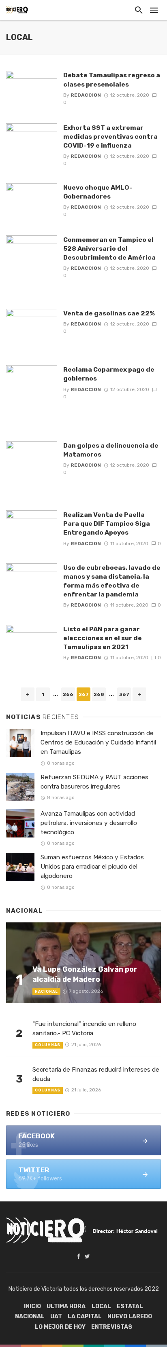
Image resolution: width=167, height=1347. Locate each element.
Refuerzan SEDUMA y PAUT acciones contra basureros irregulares (94, 782)
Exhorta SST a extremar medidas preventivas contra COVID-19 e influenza (110, 136)
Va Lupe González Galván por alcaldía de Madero (84, 974)
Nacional (46, 992)
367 (124, 694)
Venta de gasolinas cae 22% (109, 313)
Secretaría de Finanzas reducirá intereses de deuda (95, 1074)
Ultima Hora (66, 1306)
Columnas (47, 1045)
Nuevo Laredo (129, 1316)
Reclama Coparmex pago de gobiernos (108, 374)
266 (68, 694)
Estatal (130, 1306)
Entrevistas (111, 1327)
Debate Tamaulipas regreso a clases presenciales (111, 79)
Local (101, 1306)
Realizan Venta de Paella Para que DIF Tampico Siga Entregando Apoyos (106, 523)
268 (99, 694)
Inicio (32, 1306)
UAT (56, 1316)
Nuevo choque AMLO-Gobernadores (98, 192)
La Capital (85, 1316)
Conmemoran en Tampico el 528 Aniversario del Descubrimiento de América (109, 248)
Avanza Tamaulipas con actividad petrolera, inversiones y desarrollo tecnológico (89, 823)
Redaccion (86, 95)
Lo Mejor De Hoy (60, 1327)
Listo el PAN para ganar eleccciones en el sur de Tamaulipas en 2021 (102, 638)
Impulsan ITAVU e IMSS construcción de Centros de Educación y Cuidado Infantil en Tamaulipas (98, 742)
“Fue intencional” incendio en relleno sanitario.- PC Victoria (84, 1028)
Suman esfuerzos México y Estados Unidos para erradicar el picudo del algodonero (92, 867)
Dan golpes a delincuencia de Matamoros (110, 450)
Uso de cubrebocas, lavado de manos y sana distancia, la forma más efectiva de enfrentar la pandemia (112, 581)
